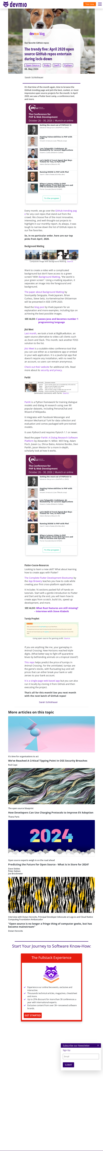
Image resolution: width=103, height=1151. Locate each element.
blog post (39, 307)
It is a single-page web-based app (42, 680)
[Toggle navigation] (17, 4)
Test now (89, 4)
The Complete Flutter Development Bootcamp (48, 577)
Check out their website (36, 366)
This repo (29, 662)
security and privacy (51, 370)
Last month (30, 333)
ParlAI (27, 402)
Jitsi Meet (29, 348)
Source (70, 261)
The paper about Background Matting (44, 291)
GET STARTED (33, 1015)
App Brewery (35, 581)
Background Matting (49, 276)
